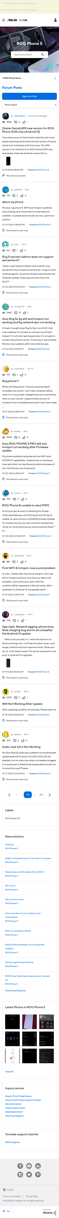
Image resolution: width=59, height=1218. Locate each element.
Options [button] (55, 78)
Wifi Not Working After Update (22, 704)
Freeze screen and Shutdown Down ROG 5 (24, 872)
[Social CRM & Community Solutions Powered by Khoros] (49, 1212)
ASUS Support (12, 1142)
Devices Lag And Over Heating (19, 962)
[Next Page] (49, 794)
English (10, 1190)
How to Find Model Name (18, 1096)
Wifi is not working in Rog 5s (18, 931)
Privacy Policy (32, 1196)
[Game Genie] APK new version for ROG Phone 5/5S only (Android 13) (28, 130)
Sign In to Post (29, 96)
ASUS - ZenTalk (17, 20)
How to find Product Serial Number (23, 1100)
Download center (14, 1111)
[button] (12, 1021)
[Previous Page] (9, 794)
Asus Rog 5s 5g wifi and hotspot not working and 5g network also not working (28, 320)
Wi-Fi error (10, 886)
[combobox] (29, 54)
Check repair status (15, 1108)
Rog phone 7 (10, 381)
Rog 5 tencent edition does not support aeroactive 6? (28, 258)
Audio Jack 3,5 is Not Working (21, 747)
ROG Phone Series (12, 78)
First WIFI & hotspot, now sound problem (28, 568)
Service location (13, 1104)
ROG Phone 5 (42, 170)
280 (41, 794)
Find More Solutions (15, 990)
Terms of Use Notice (12, 1196)
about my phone (12, 202)
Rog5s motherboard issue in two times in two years (28, 858)
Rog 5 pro (9, 844)
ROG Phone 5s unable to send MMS (25, 505)
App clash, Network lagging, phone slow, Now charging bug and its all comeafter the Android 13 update (28, 630)
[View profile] (5, 116)
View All (9, 1071)
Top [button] (8, 1211)
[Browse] (4, 20)
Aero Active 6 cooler (14, 899)
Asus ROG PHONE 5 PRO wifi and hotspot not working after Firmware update (25, 447)
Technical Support (14, 1115)
